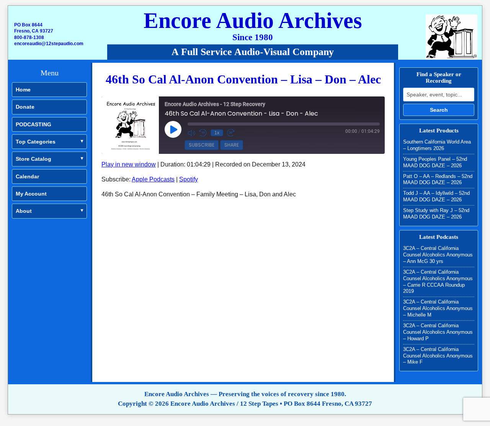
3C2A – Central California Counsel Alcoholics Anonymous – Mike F (438, 355)
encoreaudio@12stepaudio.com (48, 43)
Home (23, 90)
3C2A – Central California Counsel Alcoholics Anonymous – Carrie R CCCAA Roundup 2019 (438, 281)
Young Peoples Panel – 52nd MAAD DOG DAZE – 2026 (435, 162)
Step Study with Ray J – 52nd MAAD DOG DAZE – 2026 (436, 213)
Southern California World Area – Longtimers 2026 (437, 145)
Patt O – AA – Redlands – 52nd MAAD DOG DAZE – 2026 (437, 179)
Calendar (27, 176)
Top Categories (36, 142)
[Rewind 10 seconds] (203, 133)
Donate (25, 107)
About (24, 211)
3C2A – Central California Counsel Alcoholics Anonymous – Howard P (438, 332)
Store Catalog (33, 159)
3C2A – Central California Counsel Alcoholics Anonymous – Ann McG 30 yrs (438, 254)
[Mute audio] (191, 132)
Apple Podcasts (153, 179)
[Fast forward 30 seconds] (231, 133)
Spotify (188, 179)
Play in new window (128, 164)
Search (439, 110)
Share (231, 145)
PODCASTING (33, 124)
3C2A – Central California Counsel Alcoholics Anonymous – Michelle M (438, 308)
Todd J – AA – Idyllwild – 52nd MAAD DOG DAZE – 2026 (436, 196)
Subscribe (201, 145)
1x (216, 132)
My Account (31, 194)
